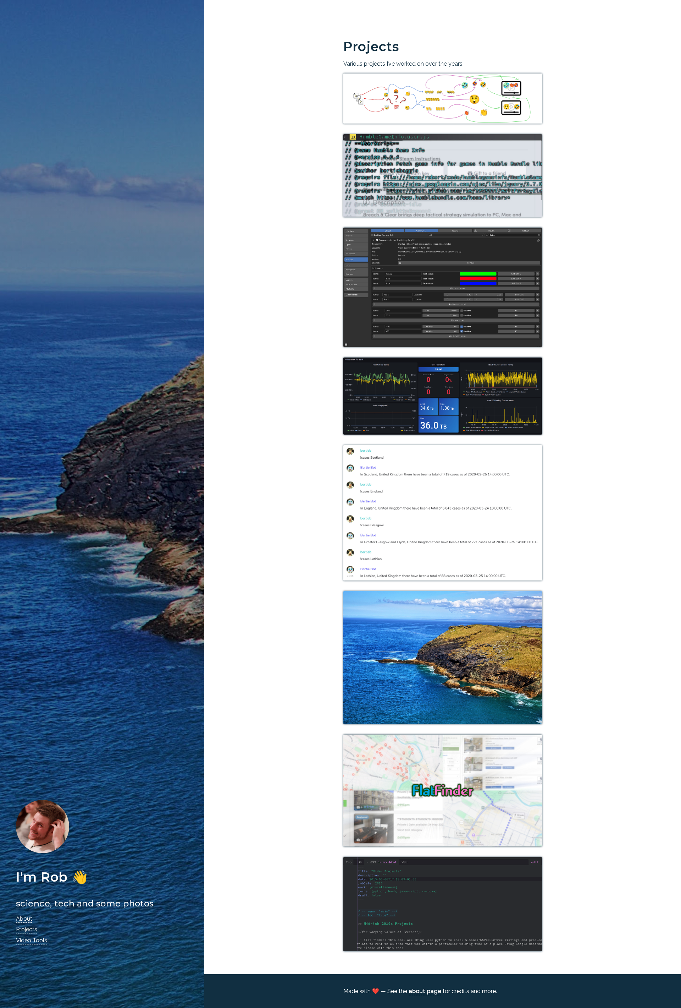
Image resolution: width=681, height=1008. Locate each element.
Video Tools (31, 940)
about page (425, 991)
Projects (26, 929)
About (24, 918)
